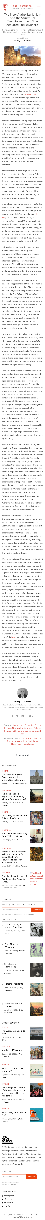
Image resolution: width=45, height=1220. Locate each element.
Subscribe (37, 909)
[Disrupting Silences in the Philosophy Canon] (36, 818)
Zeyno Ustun (21, 840)
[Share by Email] (22, 716)
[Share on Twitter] (17, 716)
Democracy (18, 725)
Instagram (9, 1196)
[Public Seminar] (5, 7)
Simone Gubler (22, 783)
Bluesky (8, 1199)
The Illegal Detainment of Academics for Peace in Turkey (14, 879)
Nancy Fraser (28, 744)
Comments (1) (22, 755)
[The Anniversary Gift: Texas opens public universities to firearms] (36, 777)
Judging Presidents (14, 984)
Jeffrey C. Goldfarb (22, 41)
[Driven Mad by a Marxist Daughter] (36, 930)
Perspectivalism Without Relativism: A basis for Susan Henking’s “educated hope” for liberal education (14, 857)
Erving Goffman (26, 738)
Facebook (8, 1202)
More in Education (11, 1023)
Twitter (7, 1206)
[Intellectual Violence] (36, 1052)
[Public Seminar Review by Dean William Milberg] (36, 836)
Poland (37, 728)
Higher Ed (5, 1064)
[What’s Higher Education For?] (36, 1115)
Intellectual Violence (12, 1050)
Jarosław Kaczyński (23, 741)
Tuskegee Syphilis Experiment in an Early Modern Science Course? (14, 796)
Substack (30, 914)
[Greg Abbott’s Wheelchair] (36, 950)
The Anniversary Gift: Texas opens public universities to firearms (13, 777)
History (7, 728)
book (13, 637)
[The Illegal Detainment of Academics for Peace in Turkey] (36, 878)
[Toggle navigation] (39, 7)
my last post (30, 94)
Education (29, 725)
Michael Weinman (21, 866)
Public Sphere (18, 731)
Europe (38, 725)
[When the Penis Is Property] (36, 1009)
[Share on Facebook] (13, 716)
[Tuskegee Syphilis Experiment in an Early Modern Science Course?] (36, 796)
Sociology (29, 731)
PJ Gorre (20, 822)
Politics (7, 731)
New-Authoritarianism (22, 728)
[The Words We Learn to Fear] (36, 1033)
